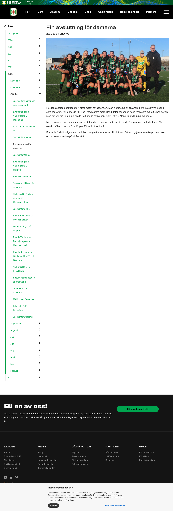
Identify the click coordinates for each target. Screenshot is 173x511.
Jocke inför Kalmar (22, 137)
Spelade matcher (46, 464)
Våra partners (111, 452)
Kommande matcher (47, 460)
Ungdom (73, 12)
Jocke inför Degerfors (23, 317)
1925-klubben (112, 456)
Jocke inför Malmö (22, 155)
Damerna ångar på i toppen (22, 228)
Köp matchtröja (146, 452)
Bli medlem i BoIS (138, 409)
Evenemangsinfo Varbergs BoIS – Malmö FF (21, 166)
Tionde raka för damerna (20, 290)
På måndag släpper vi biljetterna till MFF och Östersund (23, 256)
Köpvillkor (144, 456)
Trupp (40, 452)
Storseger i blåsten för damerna (23, 185)
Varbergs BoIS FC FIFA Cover (22, 269)
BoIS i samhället (129, 12)
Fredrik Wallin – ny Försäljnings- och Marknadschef (22, 241)
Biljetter (75, 452)
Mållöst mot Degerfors (23, 299)
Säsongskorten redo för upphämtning (24, 280)
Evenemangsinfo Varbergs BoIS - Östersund (21, 116)
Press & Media (79, 456)
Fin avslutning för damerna (22, 146)
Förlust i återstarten (22, 176)
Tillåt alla (53, 505)
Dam (40, 12)
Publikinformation (80, 464)
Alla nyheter (13, 33)
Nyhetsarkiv (9, 460)
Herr (27, 12)
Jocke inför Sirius (21, 209)
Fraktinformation (147, 460)
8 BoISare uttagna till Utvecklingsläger (23, 218)
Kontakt (7, 452)
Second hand (10, 468)
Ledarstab (42, 456)
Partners (151, 12)
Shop (88, 12)
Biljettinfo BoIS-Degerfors (20, 308)
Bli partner (110, 460)
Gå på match (105, 12)
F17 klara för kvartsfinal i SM (24, 128)
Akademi (55, 12)
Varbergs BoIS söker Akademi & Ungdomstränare (23, 198)
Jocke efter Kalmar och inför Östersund (24, 103)
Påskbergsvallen (80, 460)
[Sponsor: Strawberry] (30, 2)
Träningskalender (46, 468)
